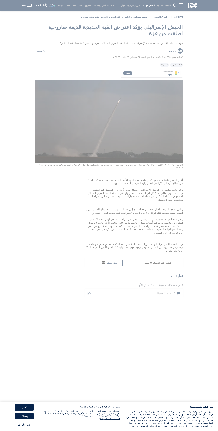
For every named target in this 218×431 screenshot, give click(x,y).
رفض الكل (24, 416)
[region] (109, 416)
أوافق (24, 407)
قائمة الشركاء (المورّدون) (109, 419)
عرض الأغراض (24, 425)
